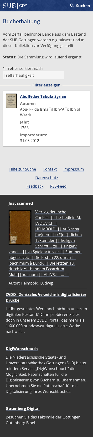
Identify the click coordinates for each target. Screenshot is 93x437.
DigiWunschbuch (22, 348)
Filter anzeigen (46, 85)
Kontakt (50, 169)
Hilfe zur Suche (22, 169)
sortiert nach (31, 68)
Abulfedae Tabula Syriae (43, 96)
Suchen (79, 6)
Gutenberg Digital (23, 408)
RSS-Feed (58, 186)
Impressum (73, 169)
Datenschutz (46, 177)
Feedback (34, 186)
